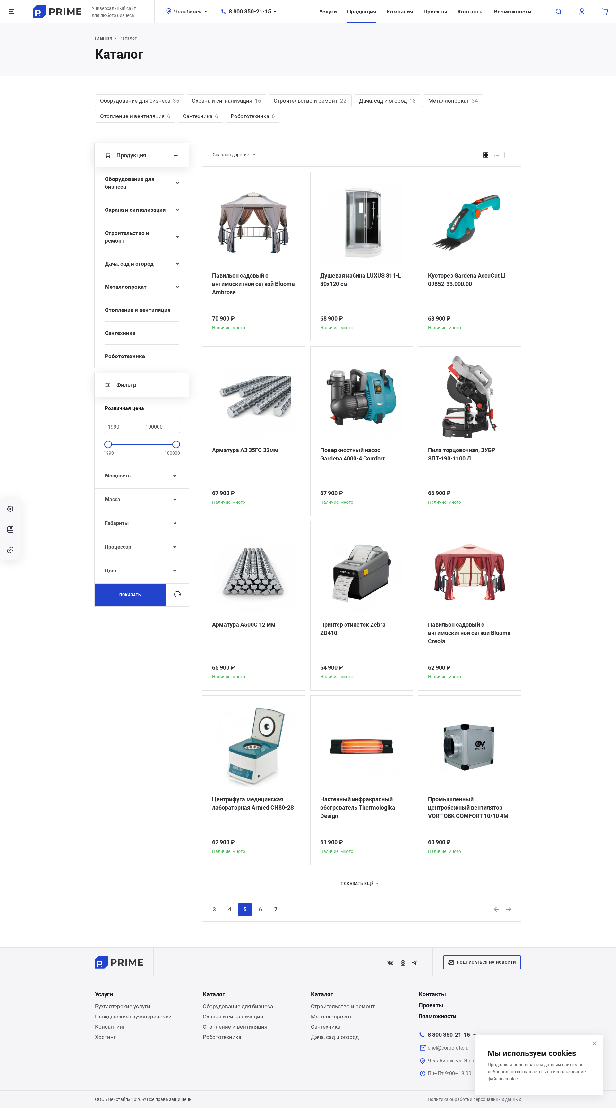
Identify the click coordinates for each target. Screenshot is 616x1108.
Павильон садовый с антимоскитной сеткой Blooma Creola (469, 633)
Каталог (214, 994)
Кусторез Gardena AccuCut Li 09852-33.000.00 (467, 279)
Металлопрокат (453, 101)
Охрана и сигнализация (226, 101)
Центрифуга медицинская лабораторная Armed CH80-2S (253, 803)
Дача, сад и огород (387, 101)
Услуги (328, 11)
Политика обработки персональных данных (474, 1099)
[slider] (108, 444)
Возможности (512, 11)
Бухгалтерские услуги (122, 1006)
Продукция (361, 11)
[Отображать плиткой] (486, 155)
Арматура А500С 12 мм (244, 624)
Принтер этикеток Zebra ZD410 (353, 628)
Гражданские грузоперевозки (133, 1016)
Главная (103, 38)
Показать (130, 595)
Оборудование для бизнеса (139, 101)
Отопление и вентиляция (135, 116)
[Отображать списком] (496, 155)
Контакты (471, 11)
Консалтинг (110, 1027)
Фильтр (126, 385)
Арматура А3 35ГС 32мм (245, 450)
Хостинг (105, 1037)
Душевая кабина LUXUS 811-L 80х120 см (360, 279)
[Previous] (496, 909)
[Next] (509, 909)
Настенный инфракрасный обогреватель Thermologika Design (357, 807)
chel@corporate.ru (448, 1048)
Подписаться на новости (486, 962)
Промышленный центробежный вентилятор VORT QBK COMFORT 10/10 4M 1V (468, 808)
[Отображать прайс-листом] (506, 155)
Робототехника (253, 116)
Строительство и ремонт (310, 101)
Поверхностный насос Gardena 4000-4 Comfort (352, 454)
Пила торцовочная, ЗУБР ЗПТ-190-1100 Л (461, 454)
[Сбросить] (177, 594)
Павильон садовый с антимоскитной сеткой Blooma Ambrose (253, 284)
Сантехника (200, 116)
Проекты (435, 11)
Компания (400, 11)
